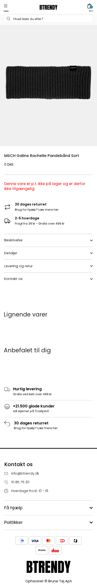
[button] (6, 6)
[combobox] (48, 19)
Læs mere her (48, 210)
